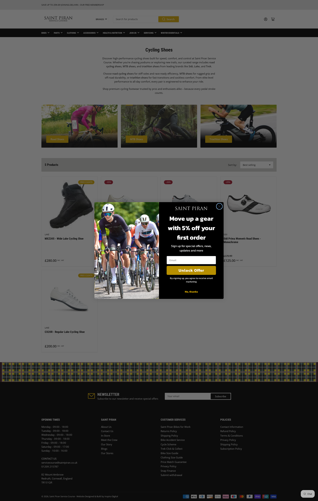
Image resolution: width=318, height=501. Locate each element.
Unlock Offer (191, 270)
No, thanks (191, 292)
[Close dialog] (219, 206)
